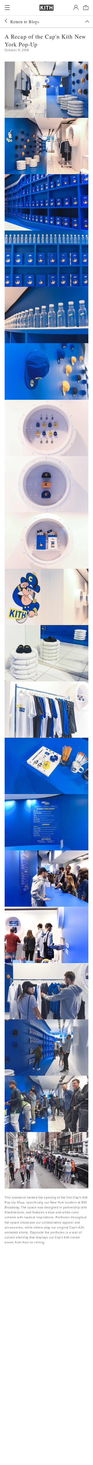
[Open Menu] (7, 7)
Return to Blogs (24, 21)
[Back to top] (87, 21)
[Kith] (46, 8)
